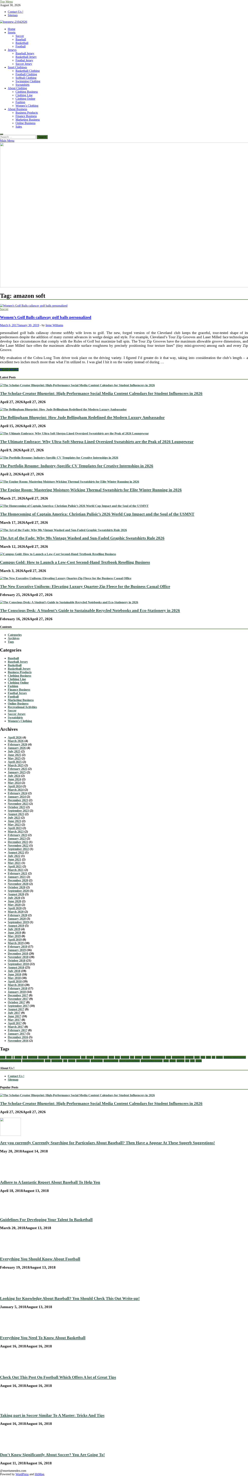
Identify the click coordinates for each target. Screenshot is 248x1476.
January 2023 (17, 838)
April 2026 (15, 737)
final (117, 1057)
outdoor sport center (235, 1057)
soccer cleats (83, 1060)
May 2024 (14, 782)
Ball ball (32, 1057)
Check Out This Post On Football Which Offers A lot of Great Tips (58, 1377)
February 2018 (17, 988)
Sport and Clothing (129, 1060)
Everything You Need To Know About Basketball (42, 1337)
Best (83, 1057)
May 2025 (14, 758)
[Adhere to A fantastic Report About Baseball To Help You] (10, 1174)
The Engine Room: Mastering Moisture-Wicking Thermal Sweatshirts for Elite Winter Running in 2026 (91, 490)
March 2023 (16, 831)
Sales (19, 126)
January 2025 (17, 772)
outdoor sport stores (33, 1060)
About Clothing (17, 88)
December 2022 (18, 842)
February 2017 (17, 1030)
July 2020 (14, 897)
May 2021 (14, 863)
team (166, 1060)
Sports (12, 32)
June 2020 (14, 901)
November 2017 (18, 998)
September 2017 (18, 1005)
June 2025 (14, 754)
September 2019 (18, 922)
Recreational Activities (22, 707)
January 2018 (17, 991)
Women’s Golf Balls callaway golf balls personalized (45, 317)
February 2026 (17, 744)
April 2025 (15, 761)
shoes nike (56, 1060)
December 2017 (18, 995)
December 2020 (18, 880)
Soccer (20, 36)
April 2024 (15, 786)
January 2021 (17, 876)
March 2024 (16, 789)
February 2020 (17, 915)
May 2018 (14, 978)
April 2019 (15, 939)
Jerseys (12, 50)
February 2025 (17, 768)
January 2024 (17, 796)
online (219, 1057)
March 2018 (16, 985)
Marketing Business (28, 119)
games (138, 1057)
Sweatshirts (22, 84)
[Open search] (1, 134)
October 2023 (16, 807)
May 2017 (14, 1019)
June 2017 (14, 1016)
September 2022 (18, 849)
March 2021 (16, 870)
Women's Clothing (20, 721)
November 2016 (18, 1040)
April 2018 (15, 981)
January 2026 (17, 748)
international (158, 1057)
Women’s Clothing (27, 105)
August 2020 (16, 894)
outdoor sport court (10, 1060)
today (173, 1060)
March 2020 (16, 911)
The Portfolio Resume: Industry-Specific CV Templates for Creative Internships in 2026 (76, 466)
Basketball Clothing (28, 70)
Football (21, 46)
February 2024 (17, 793)
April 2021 (15, 866)
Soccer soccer (110, 1060)
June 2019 (14, 932)
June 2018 (14, 974)
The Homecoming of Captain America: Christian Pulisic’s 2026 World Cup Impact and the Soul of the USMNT (97, 514)
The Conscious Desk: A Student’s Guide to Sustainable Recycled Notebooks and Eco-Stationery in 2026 (90, 610)
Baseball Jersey (25, 53)
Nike (208, 1057)
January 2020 (17, 918)
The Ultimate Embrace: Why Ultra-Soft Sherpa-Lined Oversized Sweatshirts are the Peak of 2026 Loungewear (97, 441)
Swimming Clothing (28, 81)
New (203, 1057)
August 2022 (16, 852)
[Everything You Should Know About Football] (12, 1250)
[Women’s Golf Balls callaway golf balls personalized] (124, 305)
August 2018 (16, 967)
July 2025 (14, 751)
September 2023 (18, 810)
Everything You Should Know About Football (40, 1259)
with (192, 1060)
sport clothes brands (152, 1060)
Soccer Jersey (24, 63)
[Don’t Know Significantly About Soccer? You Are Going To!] (9, 1446)
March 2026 (16, 741)
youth (198, 1060)
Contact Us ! (15, 11)
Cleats (89, 1057)
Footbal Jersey (24, 60)
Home (11, 29)
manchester (178, 1057)
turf (187, 1060)
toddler (180, 1060)
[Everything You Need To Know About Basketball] (11, 1329)
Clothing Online (25, 98)
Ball (24, 1057)
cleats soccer (101, 1057)
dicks (111, 1057)
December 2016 (18, 1037)
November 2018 (18, 957)
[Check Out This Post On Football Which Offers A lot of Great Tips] (12, 1369)
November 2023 (18, 803)
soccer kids (97, 1060)
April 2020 (15, 908)
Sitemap (13, 15)
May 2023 (14, 824)
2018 (2, 1057)
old (213, 1057)
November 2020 (18, 883)
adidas (18, 1057)
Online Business (25, 123)
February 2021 (17, 873)
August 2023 (16, 814)
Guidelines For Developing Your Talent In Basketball (46, 1219)
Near (197, 1057)
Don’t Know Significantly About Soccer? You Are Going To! (52, 1454)
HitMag (39, 1474)
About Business (17, 109)
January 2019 (17, 950)
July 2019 (14, 929)
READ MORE (9, 369)
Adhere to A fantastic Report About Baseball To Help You (50, 1182)
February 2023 (17, 835)
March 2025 (16, 765)
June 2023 (14, 821)
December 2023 (18, 800)
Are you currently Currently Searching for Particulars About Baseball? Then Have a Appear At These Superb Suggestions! (107, 1142)
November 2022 (18, 845)
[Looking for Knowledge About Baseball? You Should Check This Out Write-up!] (11, 1290)
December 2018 (18, 953)
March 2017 (16, 1026)
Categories (15, 634)
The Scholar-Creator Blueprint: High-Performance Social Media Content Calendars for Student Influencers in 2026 (101, 393)
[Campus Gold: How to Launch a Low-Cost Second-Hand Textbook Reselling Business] (58, 554)
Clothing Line (24, 95)
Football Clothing (26, 74)
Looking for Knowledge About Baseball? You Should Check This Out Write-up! (70, 1298)
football (125, 1057)
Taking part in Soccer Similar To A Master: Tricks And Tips (52, 1415)
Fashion (20, 102)
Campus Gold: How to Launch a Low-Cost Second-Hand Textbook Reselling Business (75, 562)
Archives (13, 638)
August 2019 (16, 925)
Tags (11, 641)
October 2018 (16, 960)
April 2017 (15, 1023)
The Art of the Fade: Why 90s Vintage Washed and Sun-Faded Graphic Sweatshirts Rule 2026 (82, 538)
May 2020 (14, 904)
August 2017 (16, 1009)
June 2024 (14, 779)
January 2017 (17, 1033)
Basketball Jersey (26, 56)
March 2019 (16, 943)
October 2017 (16, 1002)
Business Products (27, 112)
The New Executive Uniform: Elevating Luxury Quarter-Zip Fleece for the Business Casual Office (85, 586)
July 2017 (14, 1012)
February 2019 (17, 946)
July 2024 (14, 775)
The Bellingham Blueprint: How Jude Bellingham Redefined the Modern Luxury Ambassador (82, 417)
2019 (9, 1057)
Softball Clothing (26, 77)
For (132, 1057)
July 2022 (14, 856)
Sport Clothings (17, 67)
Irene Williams (54, 325)
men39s (189, 1057)
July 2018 (14, 971)
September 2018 (18, 964)
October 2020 (16, 887)
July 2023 (14, 817)
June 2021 (14, 859)
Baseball (21, 39)
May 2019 (14, 936)
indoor (146, 1057)
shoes (48, 1060)
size (65, 1060)
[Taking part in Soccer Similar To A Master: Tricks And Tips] (13, 1407)
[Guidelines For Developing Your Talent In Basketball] (13, 1211)
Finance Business (26, 116)
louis (168, 1057)
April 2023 (15, 828)
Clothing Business (27, 91)
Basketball (22, 43)
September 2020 (18, 890)
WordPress (22, 1474)
